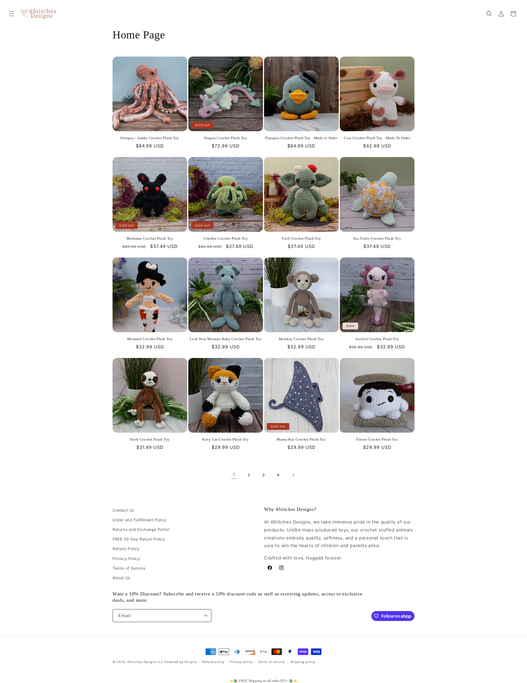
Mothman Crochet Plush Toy (150, 238)
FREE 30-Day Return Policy (139, 539)
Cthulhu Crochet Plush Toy (225, 238)
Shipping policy (303, 662)
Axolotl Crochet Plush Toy (377, 339)
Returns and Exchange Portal (141, 529)
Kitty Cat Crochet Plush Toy (225, 439)
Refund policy (213, 662)
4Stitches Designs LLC (145, 662)
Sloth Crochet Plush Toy (150, 439)
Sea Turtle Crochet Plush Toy (377, 238)
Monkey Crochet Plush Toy (301, 339)
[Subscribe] (205, 615)
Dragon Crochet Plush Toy (225, 138)
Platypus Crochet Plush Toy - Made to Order (301, 138)
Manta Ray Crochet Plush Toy (301, 439)
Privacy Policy (126, 558)
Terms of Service (129, 568)
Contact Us (123, 510)
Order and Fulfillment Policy (140, 519)
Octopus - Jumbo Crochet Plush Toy (149, 138)
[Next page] (293, 475)
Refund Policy (126, 548)
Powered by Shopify (180, 662)
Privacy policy (241, 662)
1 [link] (234, 474)
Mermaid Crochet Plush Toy (150, 339)
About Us (121, 577)
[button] (11, 14)
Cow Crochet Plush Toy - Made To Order (377, 138)
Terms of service (271, 662)
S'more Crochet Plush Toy (377, 439)
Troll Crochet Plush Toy (301, 238)
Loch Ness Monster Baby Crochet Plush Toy (226, 339)
